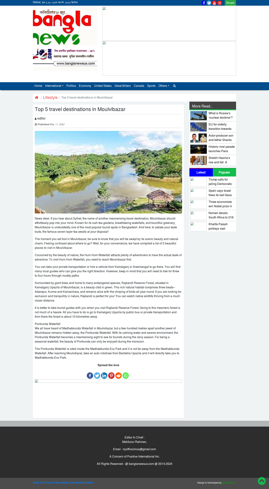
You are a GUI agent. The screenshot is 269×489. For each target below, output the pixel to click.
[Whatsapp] (125, 374)
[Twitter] (97, 374)
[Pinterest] (111, 374)
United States (103, 86)
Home (38, 86)
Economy (85, 86)
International (53, 86)
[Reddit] (118, 374)
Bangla (230, 3)
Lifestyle (50, 97)
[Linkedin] (104, 374)
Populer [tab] (224, 172)
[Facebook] (90, 374)
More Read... (202, 106)
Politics (71, 86)
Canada (139, 86)
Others (162, 86)
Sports (151, 86)
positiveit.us (229, 482)
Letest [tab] (201, 172)
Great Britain (123, 86)
